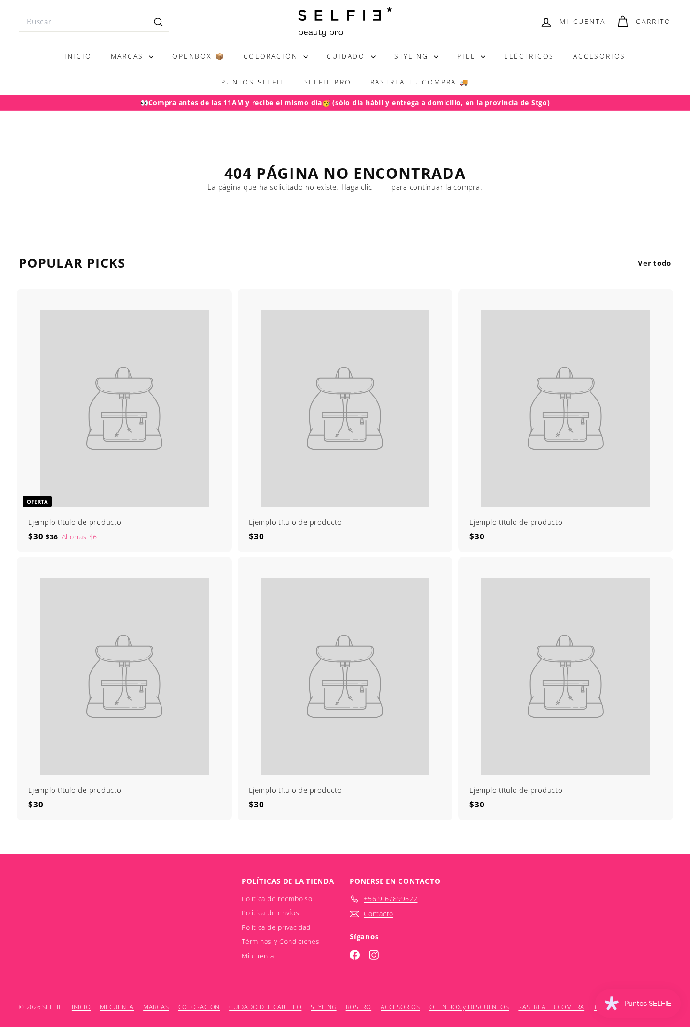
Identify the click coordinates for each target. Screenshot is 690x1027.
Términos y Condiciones (281, 941)
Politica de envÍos (270, 912)
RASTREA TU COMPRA (551, 1007)
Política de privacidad (276, 927)
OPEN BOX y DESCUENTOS (469, 1007)
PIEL (467, 56)
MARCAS (129, 56)
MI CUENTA (117, 1007)
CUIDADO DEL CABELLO (265, 1007)
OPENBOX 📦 (198, 56)
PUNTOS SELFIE (253, 81)
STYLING (412, 56)
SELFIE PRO (328, 81)
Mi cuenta (258, 955)
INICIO (78, 56)
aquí (381, 187)
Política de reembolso (277, 898)
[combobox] (94, 22)
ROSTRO (359, 1007)
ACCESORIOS (599, 56)
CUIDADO (347, 56)
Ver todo (654, 263)
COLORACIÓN (272, 56)
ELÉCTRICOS (529, 56)
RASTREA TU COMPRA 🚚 (419, 81)
